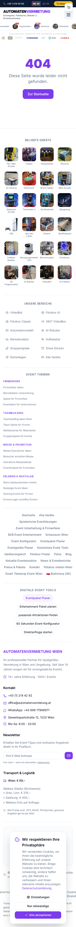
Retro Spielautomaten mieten (20, 482)
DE (36, 3)
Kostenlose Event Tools (53, 547)
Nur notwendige (38, 906)
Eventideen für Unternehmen (19, 404)
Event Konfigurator (23, 541)
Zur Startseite (38, 94)
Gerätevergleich (15, 554)
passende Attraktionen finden (38, 615)
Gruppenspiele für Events (17, 436)
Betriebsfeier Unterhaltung (18, 393)
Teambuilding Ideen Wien (17, 419)
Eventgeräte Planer (20, 547)
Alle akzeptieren (40, 915)
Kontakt (34, 567)
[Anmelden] (69, 755)
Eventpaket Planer (52, 541)
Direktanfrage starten (38, 632)
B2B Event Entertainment (24, 534)
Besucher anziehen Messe (18, 456)
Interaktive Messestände (17, 462)
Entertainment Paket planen (38, 606)
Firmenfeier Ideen (13, 387)
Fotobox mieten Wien (58, 567)
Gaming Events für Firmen (18, 493)
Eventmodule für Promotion (19, 467)
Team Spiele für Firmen (16, 424)
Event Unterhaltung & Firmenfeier (38, 528)
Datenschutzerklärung (36, 888)
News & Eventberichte (56, 560)
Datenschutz (43, 762)
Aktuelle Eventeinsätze (20, 560)
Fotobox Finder (40, 554)
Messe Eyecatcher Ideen (17, 450)
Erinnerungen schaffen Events (20, 499)
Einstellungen (40, 897)
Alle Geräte (46, 515)
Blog (68, 554)
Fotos (57, 554)
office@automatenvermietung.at (29, 702)
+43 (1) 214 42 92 (20, 695)
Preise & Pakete (14, 567)
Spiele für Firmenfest (15, 398)
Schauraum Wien (56, 534)
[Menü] (68, 15)
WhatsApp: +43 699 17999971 (28, 710)
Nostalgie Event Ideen (15, 488)
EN (45, 3)
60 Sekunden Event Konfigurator (38, 623)
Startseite (28, 515)
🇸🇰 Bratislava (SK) (58, 573)
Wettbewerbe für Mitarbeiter (19, 430)
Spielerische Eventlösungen (38, 521)
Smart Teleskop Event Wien (23, 573)
